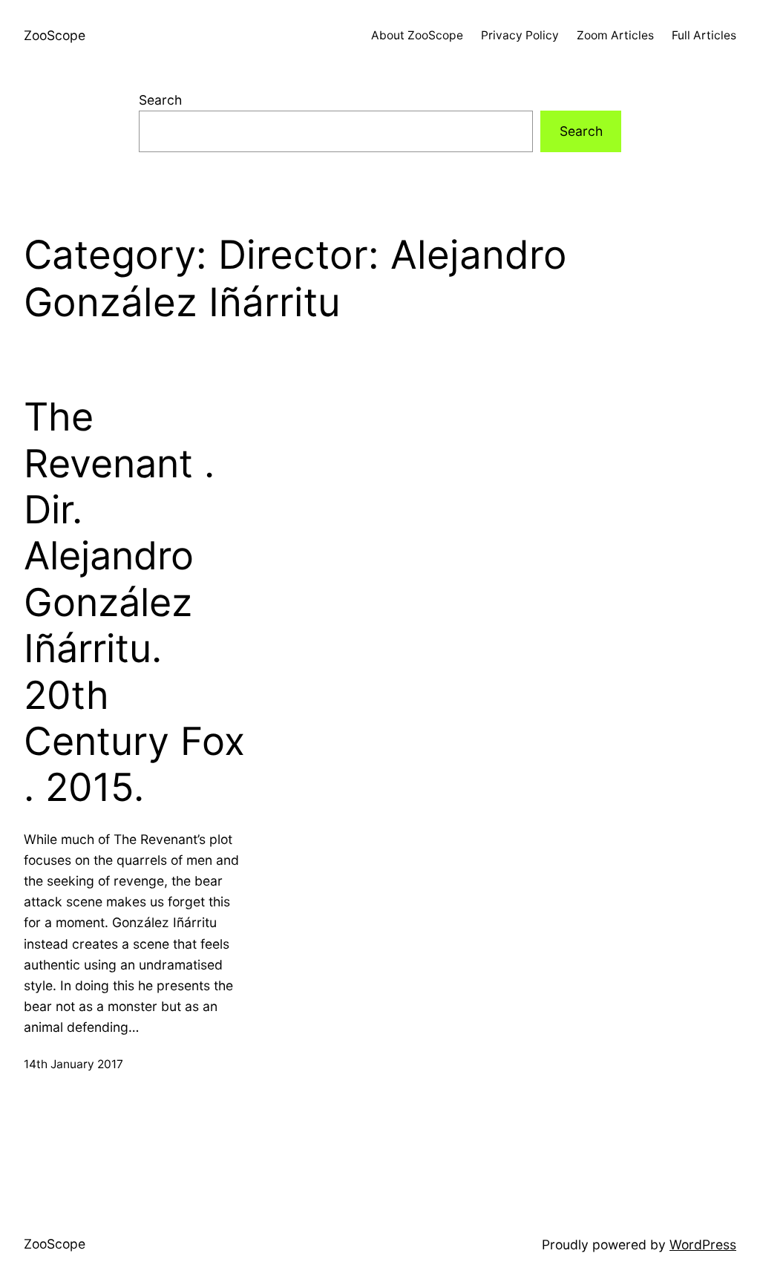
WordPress (702, 1244)
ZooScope (54, 35)
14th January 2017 (73, 1064)
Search (160, 100)
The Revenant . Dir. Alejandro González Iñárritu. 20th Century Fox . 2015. (134, 602)
